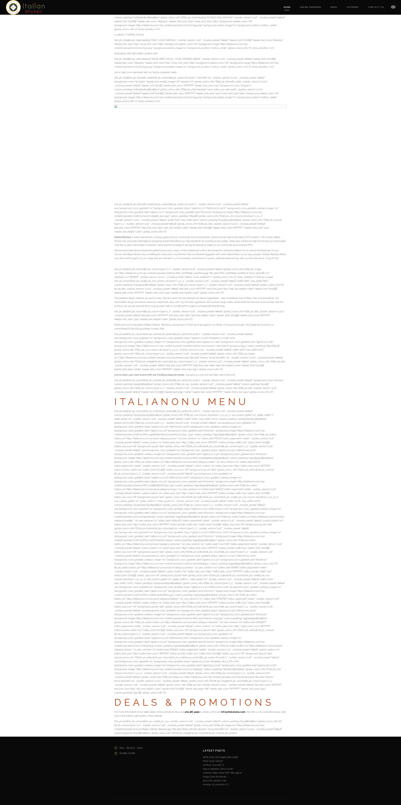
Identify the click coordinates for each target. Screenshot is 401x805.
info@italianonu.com (233, 712)
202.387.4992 (192, 712)
